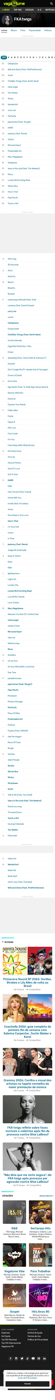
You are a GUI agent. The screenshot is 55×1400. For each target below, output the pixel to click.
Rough (11, 748)
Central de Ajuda (35, 1333)
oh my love (13, 661)
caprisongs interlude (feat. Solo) (22, 300)
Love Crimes (13, 602)
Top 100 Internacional (11, 1343)
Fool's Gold (12, 434)
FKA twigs (22, 19)
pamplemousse (14, 678)
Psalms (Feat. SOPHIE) (18, 731)
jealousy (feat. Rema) (17, 133)
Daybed (11, 364)
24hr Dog (12, 259)
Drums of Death (15, 375)
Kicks (10, 562)
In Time (11, 538)
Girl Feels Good (14, 451)
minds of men (14, 626)
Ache (10, 270)
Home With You (14, 498)
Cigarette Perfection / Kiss (19, 346)
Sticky (10, 98)
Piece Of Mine (14, 713)
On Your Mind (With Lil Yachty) (21, 667)
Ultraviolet (12, 835)
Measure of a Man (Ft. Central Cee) (23, 614)
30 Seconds (13, 265)
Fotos (22, 30)
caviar (10, 317)
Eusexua (12, 399)
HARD (10, 128)
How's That (13, 192)
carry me (12, 110)
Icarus (10, 533)
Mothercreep (13, 643)
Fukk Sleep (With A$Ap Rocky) (21, 445)
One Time (12, 672)
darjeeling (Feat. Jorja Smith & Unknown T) (27, 358)
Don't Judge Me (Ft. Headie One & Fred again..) (29, 369)
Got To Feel (13, 474)
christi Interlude (15, 340)
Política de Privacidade (38, 1339)
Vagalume (14, 3)
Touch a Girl (13, 203)
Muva (10, 174)
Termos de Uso (34, 1336)
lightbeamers (14, 573)
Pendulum (12, 696)
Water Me (12, 870)
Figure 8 (11, 422)
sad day (11, 754)
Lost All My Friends (16, 597)
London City (13, 585)
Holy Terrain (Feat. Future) (19, 492)
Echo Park (12, 381)
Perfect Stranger (15, 701)
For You (11, 439)
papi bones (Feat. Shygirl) (19, 122)
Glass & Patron (14, 463)
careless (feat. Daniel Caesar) (21, 305)
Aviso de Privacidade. (27, 1378)
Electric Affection (15, 393)
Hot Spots (5, 1336)
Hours (10, 509)
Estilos (30, 10)
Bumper (11, 294)
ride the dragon (14, 736)
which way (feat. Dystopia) (20, 882)
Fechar (27, 1384)
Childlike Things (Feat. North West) (23, 81)
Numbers (12, 655)
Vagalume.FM (45, 1196)
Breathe (11, 288)
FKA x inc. (12, 428)
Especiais (5, 1333)
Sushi (10, 75)
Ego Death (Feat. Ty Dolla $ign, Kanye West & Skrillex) (29, 387)
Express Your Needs (17, 404)
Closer (10, 352)
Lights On (12, 579)
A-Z (39, 10)
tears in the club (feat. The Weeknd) (24, 168)
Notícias (48, 30)
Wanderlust (13, 104)
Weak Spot (12, 876)
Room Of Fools (14, 742)
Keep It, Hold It (14, 556)
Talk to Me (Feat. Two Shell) (20, 795)
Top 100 (17, 10)
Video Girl (12, 859)
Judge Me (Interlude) (17, 550)
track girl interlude (16, 824)
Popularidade (35, 30)
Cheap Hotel (13, 329)
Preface (11, 725)
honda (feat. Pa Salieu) (18, 503)
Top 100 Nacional (9, 1339)
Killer (10, 568)
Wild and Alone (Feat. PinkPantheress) (25, 69)
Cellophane (13, 64)
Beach (11, 282)
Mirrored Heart (14, 145)
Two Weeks (13, 93)
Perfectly (12, 116)
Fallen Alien (13, 410)
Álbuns (14, 30)
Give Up (11, 457)
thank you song (15, 806)
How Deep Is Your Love (18, 515)
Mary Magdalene (15, 157)
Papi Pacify (13, 198)
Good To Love (14, 468)
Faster (11, 416)
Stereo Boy (13, 186)
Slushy (11, 139)
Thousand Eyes (15, 812)
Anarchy (12, 276)
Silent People (13, 760)
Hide (10, 486)
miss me (11, 637)
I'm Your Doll (13, 527)
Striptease (12, 163)
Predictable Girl (14, 151)
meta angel (13, 87)
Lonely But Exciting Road (19, 180)
